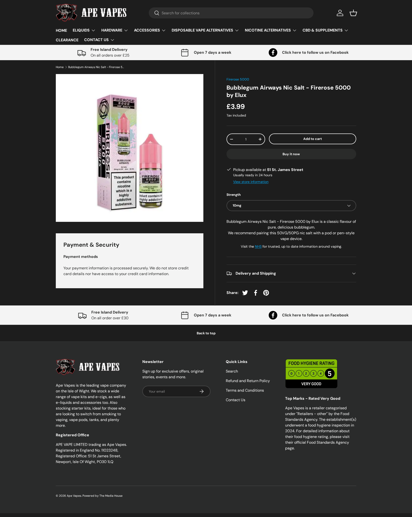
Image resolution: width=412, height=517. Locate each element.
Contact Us (235, 399)
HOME (61, 30)
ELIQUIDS (81, 30)
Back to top (206, 333)
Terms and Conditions (245, 390)
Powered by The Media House (102, 496)
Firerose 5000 (238, 79)
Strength (234, 194)
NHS (258, 246)
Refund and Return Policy (248, 380)
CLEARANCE (67, 40)
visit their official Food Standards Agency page (317, 442)
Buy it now (291, 154)
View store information (250, 182)
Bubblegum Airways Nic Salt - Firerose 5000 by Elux (96, 67)
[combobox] (231, 12)
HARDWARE (111, 30)
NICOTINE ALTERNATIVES (268, 30)
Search (232, 371)
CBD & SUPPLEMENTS (323, 30)
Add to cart (312, 139)
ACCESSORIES (147, 30)
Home (60, 67)
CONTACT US (96, 39)
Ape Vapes (74, 496)
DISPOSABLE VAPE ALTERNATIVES (202, 30)
